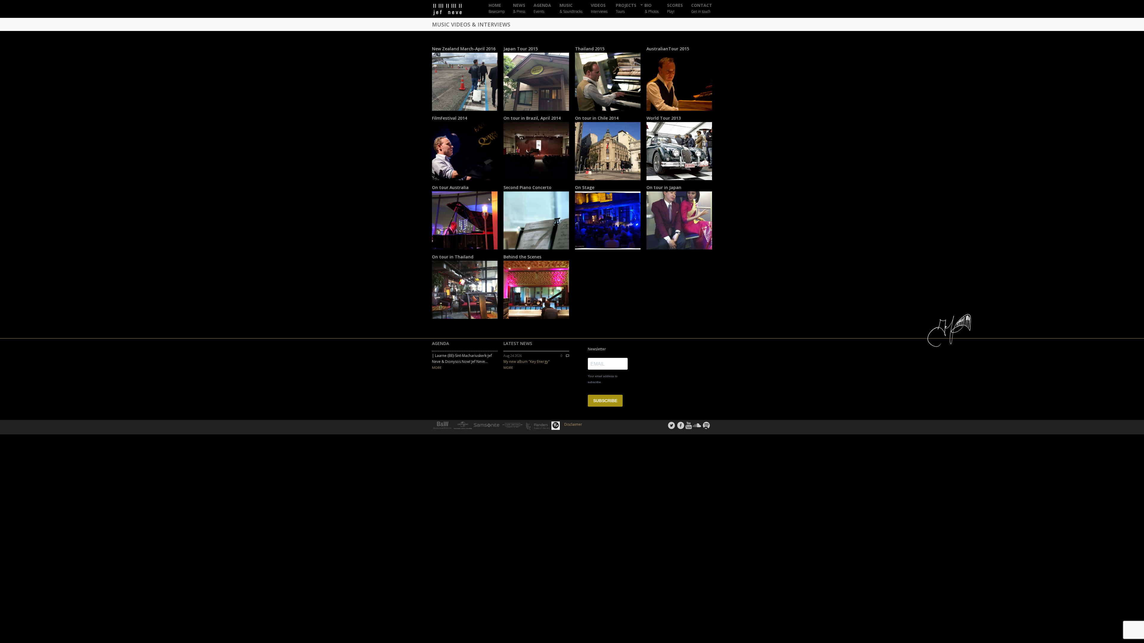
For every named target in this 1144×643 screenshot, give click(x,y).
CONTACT (701, 8)
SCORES (675, 8)
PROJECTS (626, 8)
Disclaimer (573, 424)
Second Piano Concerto (527, 187)
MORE (437, 367)
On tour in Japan (663, 187)
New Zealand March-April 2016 (463, 48)
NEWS (519, 8)
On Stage (584, 187)
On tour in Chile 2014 (596, 118)
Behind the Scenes (522, 257)
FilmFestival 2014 (449, 118)
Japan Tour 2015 (520, 48)
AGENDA (542, 8)
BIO (652, 8)
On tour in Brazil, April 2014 (532, 118)
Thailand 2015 (589, 48)
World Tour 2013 (663, 118)
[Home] (453, 9)
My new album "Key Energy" (526, 361)
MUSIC (570, 8)
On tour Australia (450, 187)
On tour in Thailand (452, 257)
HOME (497, 8)
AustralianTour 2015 (667, 48)
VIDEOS (599, 8)
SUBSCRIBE (605, 400)
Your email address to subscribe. (603, 379)
